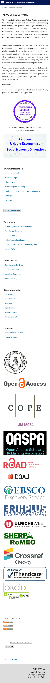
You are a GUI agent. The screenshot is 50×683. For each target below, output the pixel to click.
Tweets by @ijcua (10, 659)
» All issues (8, 303)
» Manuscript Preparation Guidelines (17, 226)
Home (4, 8)
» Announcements (10, 317)
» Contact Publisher (11, 337)
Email (7, 642)
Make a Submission (12, 210)
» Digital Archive (9, 308)
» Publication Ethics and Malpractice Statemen (21, 191)
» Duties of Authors (10, 235)
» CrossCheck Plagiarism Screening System (20, 244)
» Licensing (7, 200)
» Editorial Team (9, 182)
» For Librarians (9, 299)
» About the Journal (11, 173)
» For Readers (8, 294)
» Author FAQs (9, 249)
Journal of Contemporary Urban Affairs (20, 2)
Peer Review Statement (14, 231)
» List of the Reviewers (12, 274)
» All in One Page (10, 312)
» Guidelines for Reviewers (13, 265)
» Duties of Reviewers (11, 269)
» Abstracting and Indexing (14, 187)
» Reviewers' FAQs (10, 278)
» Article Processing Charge (14, 240)
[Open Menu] (2, 2)
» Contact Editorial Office (13, 333)
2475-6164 (24, 130)
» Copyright (8, 196)
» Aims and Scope (10, 178)
